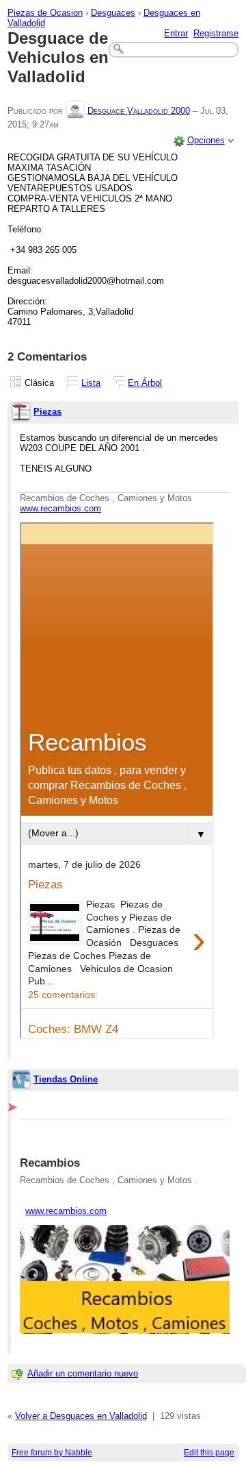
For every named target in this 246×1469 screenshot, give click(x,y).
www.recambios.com (60, 508)
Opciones (206, 140)
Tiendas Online (65, 1079)
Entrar (176, 33)
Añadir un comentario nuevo (82, 1373)
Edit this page (209, 1452)
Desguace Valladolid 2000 (138, 111)
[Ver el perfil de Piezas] (21, 413)
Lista (90, 383)
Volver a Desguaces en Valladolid (81, 1416)
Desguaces (113, 13)
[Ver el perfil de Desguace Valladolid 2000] (75, 111)
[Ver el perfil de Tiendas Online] (21, 1081)
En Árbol (145, 383)
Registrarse (215, 33)
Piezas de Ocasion (45, 13)
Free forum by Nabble (52, 1452)
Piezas (47, 411)
